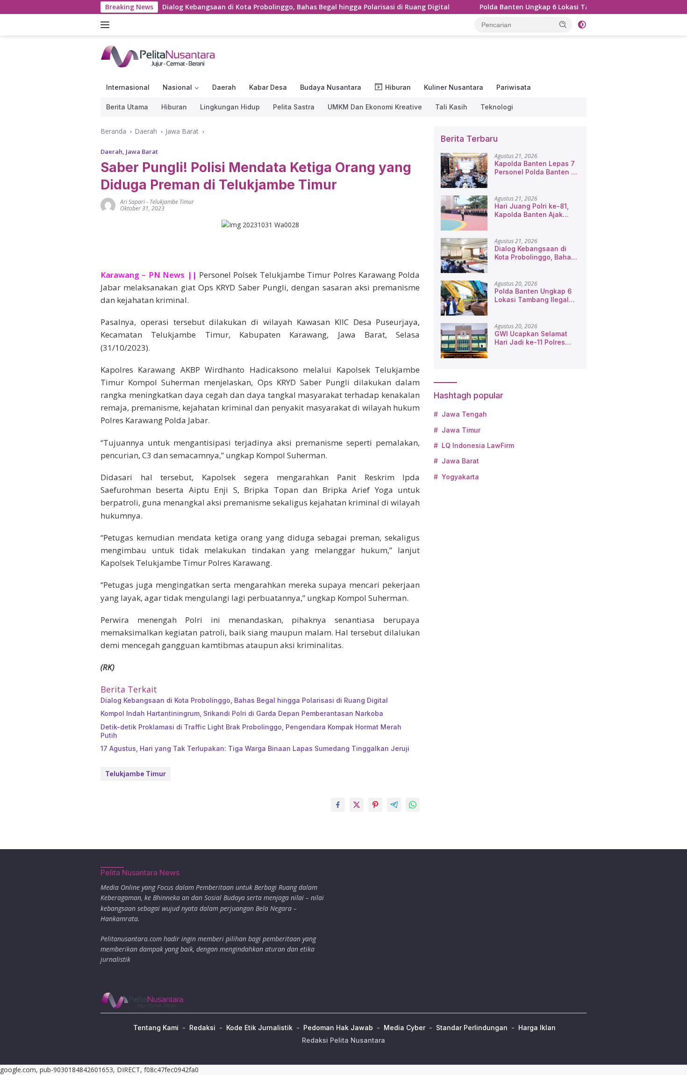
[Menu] (106, 25)
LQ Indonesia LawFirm (478, 445)
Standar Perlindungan (472, 1028)
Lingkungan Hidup (230, 107)
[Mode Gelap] (582, 25)
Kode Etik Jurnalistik (259, 1028)
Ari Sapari (132, 202)
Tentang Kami (156, 1028)
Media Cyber (404, 1028)
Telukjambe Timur (172, 202)
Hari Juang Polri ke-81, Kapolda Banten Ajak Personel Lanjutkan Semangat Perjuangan (531, 210)
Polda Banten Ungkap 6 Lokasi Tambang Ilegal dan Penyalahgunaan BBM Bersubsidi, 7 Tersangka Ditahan (533, 295)
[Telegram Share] (394, 805)
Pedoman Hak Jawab (338, 1028)
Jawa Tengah (464, 414)
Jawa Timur (461, 430)
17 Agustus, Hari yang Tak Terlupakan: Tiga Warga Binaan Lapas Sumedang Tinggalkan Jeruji (254, 748)
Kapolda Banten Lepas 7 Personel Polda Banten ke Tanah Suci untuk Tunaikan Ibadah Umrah (536, 167)
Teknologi (496, 107)
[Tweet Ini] (357, 805)
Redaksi (202, 1028)
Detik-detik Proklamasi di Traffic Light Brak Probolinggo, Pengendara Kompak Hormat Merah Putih (250, 731)
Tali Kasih (451, 107)
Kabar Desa (268, 87)
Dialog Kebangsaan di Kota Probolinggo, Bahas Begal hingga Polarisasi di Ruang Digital (272, 7)
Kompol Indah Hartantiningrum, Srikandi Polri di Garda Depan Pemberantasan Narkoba (241, 713)
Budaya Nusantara (330, 87)
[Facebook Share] (338, 805)
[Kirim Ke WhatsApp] (413, 805)
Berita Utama (127, 107)
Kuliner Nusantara (453, 87)
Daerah (224, 87)
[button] (563, 24)
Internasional (128, 87)
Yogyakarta (460, 477)
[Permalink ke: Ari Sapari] (107, 204)
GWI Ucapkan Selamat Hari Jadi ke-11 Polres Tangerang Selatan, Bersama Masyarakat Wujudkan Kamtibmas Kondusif (530, 338)
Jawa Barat (142, 151)
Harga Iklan (537, 1028)
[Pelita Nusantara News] (158, 55)
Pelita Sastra (294, 107)
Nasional (177, 87)
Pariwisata (513, 87)
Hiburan (174, 107)
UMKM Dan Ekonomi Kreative (375, 107)
